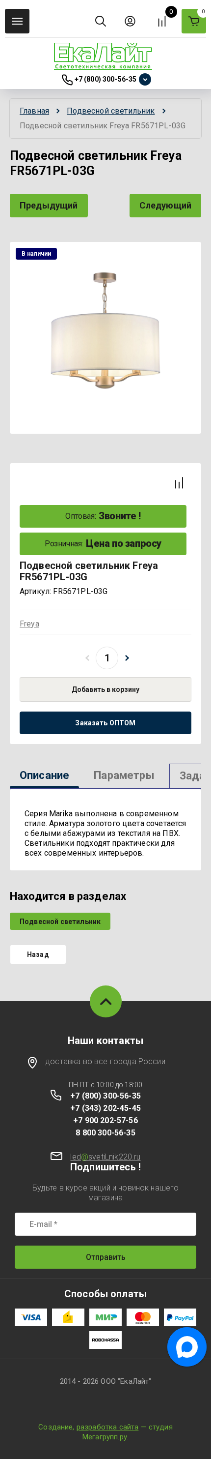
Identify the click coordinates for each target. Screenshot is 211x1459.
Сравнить (179, 483)
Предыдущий (49, 205)
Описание (44, 775)
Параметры (124, 775)
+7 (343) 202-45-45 (105, 1108)
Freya (29, 623)
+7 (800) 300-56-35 (106, 79)
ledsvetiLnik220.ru (105, 1156)
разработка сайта (108, 1427)
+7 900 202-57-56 (105, 1120)
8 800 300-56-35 (105, 1132)
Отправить (106, 1257)
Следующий (165, 205)
